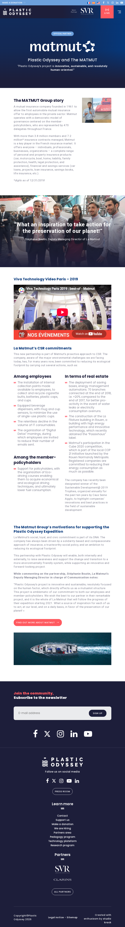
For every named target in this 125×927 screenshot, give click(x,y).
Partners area (62, 832)
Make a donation (12, 2)
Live (107, 13)
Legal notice (56, 917)
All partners (62, 891)
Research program (62, 845)
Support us (62, 820)
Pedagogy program (62, 837)
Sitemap (72, 917)
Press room (62, 791)
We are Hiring (62, 828)
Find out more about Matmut (35, 622)
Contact (62, 815)
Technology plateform (62, 841)
